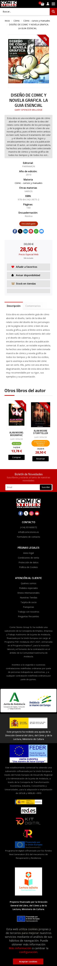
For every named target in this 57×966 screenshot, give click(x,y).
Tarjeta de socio (29, 602)
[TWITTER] (26, 513)
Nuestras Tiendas (28, 597)
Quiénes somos (28, 583)
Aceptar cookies (28, 961)
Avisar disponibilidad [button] (28, 275)
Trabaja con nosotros (28, 611)
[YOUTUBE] (37, 513)
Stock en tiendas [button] (26, 283)
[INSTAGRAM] (31, 513)
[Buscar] (53, 11)
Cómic (17, 20)
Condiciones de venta (28, 557)
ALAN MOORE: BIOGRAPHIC (16, 433)
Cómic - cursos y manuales (36, 20)
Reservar (40, 458)
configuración (28, 952)
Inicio (7, 20)
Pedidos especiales (28, 588)
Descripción (14, 306)
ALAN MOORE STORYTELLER (40, 432)
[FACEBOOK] (20, 513)
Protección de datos (28, 562)
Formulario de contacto (28, 536)
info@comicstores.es (28, 532)
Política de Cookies (28, 567)
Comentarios (33, 306)
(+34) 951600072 (28, 527)
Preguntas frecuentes (28, 616)
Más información (20, 948)
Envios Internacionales (28, 592)
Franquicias (28, 607)
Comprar (16, 457)
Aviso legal (28, 552)
